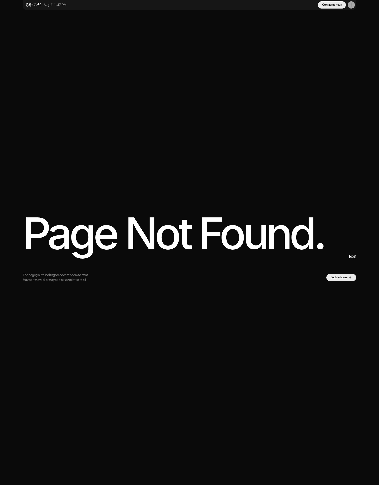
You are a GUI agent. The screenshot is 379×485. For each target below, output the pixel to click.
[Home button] (33, 5)
